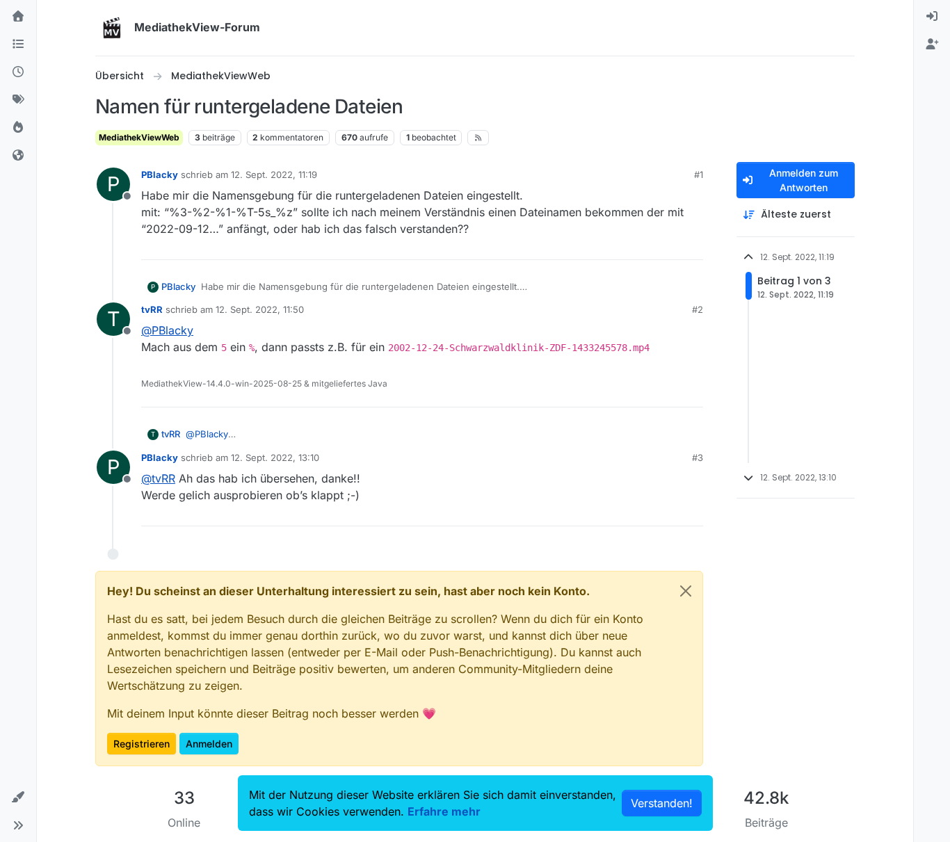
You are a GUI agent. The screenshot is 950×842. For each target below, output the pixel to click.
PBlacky (159, 174)
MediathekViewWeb (139, 137)
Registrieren (141, 744)
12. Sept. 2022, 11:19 (274, 174)
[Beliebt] (18, 128)
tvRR (152, 309)
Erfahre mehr (444, 811)
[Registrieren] (931, 44)
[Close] (685, 591)
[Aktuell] (18, 72)
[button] (18, 797)
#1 (698, 174)
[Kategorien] (18, 44)
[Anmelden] (931, 17)
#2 (697, 309)
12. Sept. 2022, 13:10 (275, 457)
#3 (697, 457)
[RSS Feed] (478, 137)
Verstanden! (662, 803)
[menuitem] (931, 17)
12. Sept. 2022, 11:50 (260, 309)
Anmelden (209, 744)
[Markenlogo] (112, 28)
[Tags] (18, 100)
